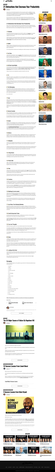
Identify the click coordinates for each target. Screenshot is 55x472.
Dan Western (8, 9)
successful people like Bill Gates (13, 126)
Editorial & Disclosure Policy (29, 467)
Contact (17, 467)
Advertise (14, 467)
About (6, 467)
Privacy (39, 467)
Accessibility (10, 467)
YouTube (20, 55)
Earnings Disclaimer (21, 467)
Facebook (29, 33)
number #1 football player (24, 377)
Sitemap (42, 467)
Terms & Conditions (46, 467)
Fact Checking (35, 467)
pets (27, 170)
